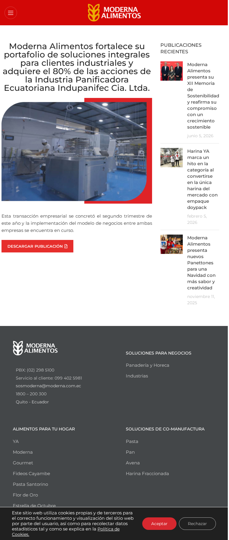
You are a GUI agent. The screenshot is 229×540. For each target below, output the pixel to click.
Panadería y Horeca (147, 365)
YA (16, 441)
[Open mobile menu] (10, 13)
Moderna (23, 452)
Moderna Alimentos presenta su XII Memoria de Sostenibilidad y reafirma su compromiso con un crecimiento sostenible (203, 96)
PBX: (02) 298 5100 (35, 370)
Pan (130, 452)
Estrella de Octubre (34, 505)
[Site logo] (114, 12)
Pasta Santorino (30, 484)
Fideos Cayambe (31, 473)
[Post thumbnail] (171, 100)
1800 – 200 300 (31, 394)
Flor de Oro (25, 495)
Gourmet (23, 463)
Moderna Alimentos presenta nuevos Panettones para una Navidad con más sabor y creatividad (201, 263)
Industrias (137, 376)
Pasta (132, 441)
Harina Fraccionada (147, 473)
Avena (133, 463)
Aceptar (159, 523)
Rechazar (197, 523)
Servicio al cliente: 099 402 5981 (49, 378)
